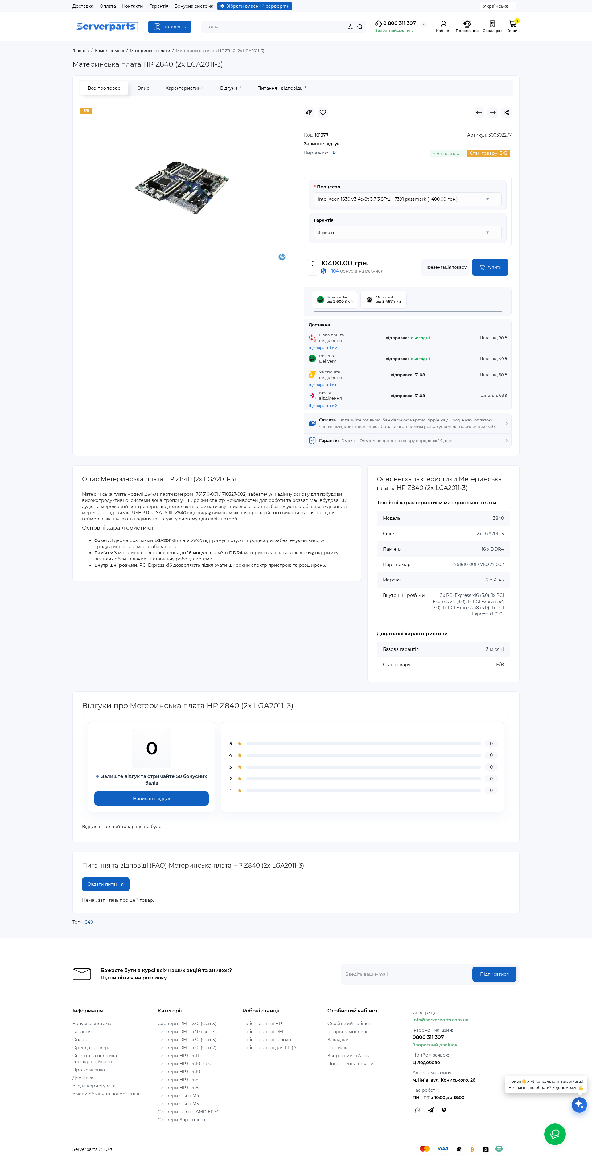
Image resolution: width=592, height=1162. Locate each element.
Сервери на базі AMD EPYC (189, 1112)
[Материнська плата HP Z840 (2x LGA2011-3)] (184, 184)
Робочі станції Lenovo (266, 1039)
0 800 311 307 (399, 23)
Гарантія (158, 6)
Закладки (338, 1039)
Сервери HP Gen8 (178, 1087)
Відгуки (230, 88)
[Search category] (350, 27)
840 (89, 922)
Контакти (132, 6)
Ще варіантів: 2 (323, 348)
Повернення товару (350, 1063)
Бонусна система (194, 6)
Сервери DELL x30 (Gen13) (187, 1039)
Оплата (108, 6)
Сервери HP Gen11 (178, 1055)
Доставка (82, 6)
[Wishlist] (323, 112)
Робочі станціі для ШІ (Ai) (270, 1047)
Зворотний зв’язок (348, 1055)
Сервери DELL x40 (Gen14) (187, 1031)
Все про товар (104, 88)
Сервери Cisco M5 (178, 1104)
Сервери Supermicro (181, 1120)
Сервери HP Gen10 (179, 1071)
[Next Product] (492, 112)
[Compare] (309, 112)
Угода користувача (94, 1086)
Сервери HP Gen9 (178, 1079)
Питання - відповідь (281, 88)
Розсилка (338, 1047)
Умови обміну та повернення (105, 1094)
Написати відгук (151, 798)
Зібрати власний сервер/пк (257, 6)
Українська (495, 6)
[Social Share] (506, 112)
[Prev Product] (479, 112)
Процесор (328, 187)
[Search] (360, 27)
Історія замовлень (347, 1031)
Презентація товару (446, 267)
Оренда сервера (91, 1047)
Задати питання (106, 884)
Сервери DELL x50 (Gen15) (187, 1023)
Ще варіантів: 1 (322, 385)
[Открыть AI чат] (579, 1105)
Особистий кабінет (349, 1023)
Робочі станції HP (262, 1023)
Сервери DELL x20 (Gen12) (187, 1047)
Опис (143, 88)
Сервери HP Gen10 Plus (184, 1063)
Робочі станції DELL (264, 1031)
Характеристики (185, 88)
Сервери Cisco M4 (178, 1095)
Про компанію (88, 1070)
